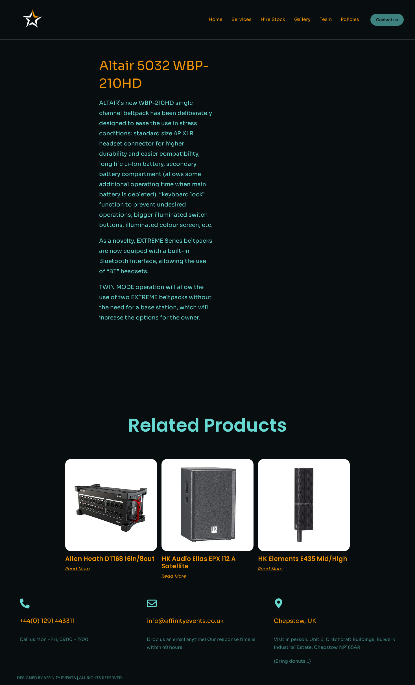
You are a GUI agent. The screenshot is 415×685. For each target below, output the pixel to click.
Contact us (387, 19)
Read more (77, 569)
